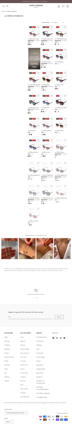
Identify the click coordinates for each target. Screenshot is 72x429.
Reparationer (39, 365)
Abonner (59, 317)
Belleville (22, 345)
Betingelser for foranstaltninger (40, 382)
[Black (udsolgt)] (58, 44)
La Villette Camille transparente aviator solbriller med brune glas (46, 130)
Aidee (22, 337)
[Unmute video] (16, 257)
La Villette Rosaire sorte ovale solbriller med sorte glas (34, 175)
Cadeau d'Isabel (24, 349)
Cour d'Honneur (24, 353)
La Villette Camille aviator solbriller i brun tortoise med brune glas (47, 62)
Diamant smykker (9, 357)
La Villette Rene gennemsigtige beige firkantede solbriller (46, 85)
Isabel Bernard (64, 413)
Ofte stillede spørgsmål (42, 393)
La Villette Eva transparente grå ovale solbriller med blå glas (47, 108)
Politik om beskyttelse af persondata (21, 402)
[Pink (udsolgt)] (57, 111)
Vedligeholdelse (40, 369)
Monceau (23, 381)
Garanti (38, 361)
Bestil (37, 349)
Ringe (5, 337)
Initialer (6, 361)
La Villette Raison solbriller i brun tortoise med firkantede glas (61, 152)
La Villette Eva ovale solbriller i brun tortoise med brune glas (34, 39)
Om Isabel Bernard (41, 337)
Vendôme (23, 393)
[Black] (30, 44)
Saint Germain (24, 389)
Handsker (7, 377)
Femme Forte (24, 365)
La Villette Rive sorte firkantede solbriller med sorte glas (47, 198)
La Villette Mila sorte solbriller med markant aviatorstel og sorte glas (34, 108)
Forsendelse (39, 353)
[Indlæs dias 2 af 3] (36, 298)
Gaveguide (39, 377)
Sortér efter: (46, 22)
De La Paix (23, 357)
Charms (6, 353)
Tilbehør (6, 381)
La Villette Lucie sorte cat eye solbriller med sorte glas (47, 39)
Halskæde (7, 349)
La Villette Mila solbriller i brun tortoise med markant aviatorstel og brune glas (34, 85)
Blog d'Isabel (39, 373)
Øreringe (6, 341)
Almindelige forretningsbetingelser (42, 388)
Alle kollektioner (24, 397)
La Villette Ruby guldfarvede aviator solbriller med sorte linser (60, 62)
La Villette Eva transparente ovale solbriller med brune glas (33, 130)
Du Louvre (23, 361)
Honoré (22, 369)
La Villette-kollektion (11, 11)
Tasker (6, 369)
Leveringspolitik (45, 402)
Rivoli (21, 385)
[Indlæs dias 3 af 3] (37, 298)
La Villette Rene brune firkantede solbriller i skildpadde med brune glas (60, 39)
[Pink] (31, 44)
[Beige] (57, 44)
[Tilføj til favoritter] (38, 27)
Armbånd (7, 345)
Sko (5, 373)
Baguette (22, 341)
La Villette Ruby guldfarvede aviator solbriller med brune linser (60, 130)
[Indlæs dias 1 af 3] (35, 298)
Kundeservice (40, 341)
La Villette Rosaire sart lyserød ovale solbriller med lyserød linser (61, 198)
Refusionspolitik (35, 402)
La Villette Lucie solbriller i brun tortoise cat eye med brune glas (61, 85)
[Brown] (28, 44)
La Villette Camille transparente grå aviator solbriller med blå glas (34, 152)
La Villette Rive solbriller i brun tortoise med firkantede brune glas (61, 108)
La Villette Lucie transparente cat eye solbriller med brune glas (46, 152)
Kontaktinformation (55, 402)
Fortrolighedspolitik (41, 397)
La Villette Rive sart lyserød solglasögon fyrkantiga (33, 221)
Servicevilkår (7, 402)
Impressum (63, 402)
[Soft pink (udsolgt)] (55, 202)
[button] (4, 6)
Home (3, 11)
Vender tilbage (40, 357)
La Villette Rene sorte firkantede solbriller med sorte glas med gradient (34, 198)
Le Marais (23, 377)
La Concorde (24, 373)
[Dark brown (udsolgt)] (31, 179)
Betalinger (39, 345)
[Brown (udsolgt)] (55, 157)
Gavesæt (6, 365)
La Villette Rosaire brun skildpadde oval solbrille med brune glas (47, 175)
